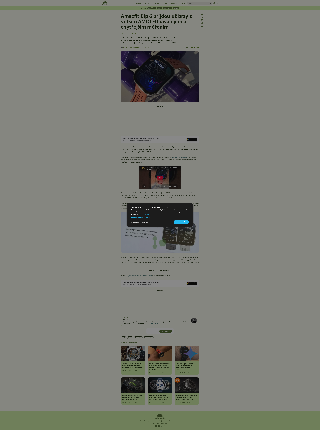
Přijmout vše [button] (181, 222)
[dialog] (160, 215)
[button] (160, 217)
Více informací (145, 214)
